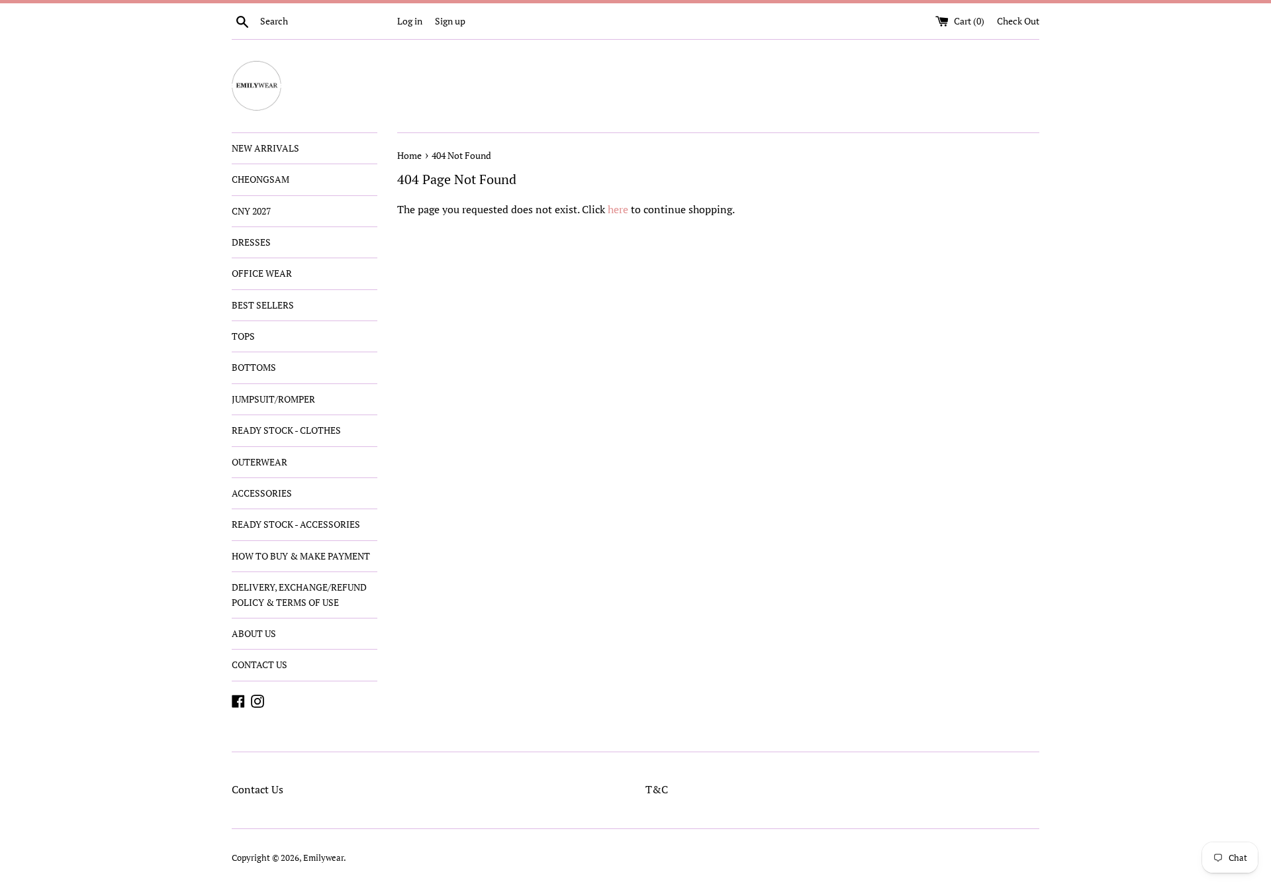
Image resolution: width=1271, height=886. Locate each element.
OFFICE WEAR (262, 273)
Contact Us (257, 789)
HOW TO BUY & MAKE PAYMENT (301, 556)
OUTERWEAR (259, 462)
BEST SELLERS (263, 305)
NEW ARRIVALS (265, 148)
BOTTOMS (254, 367)
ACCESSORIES (262, 493)
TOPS (243, 336)
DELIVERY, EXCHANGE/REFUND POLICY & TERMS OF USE (299, 594)
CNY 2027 (251, 211)
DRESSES (251, 242)
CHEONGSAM (260, 179)
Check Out (1018, 21)
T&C (656, 789)
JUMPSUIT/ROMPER (273, 399)
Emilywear (323, 857)
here (618, 209)
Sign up (450, 21)
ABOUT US (254, 633)
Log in (409, 21)
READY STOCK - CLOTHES (286, 430)
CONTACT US (259, 664)
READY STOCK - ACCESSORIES (296, 524)
